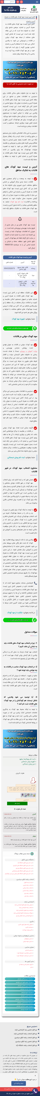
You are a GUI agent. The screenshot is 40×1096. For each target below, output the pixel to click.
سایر (31, 967)
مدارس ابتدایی (28, 950)
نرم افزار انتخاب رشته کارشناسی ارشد (25, 1033)
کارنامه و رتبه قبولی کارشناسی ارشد (24, 910)
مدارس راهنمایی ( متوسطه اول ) (24, 953)
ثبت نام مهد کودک (16, 201)
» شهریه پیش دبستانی (28, 761)
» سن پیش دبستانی (29, 764)
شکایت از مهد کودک (14, 612)
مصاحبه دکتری (29, 927)
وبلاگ (28, 1089)
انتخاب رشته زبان (28, 893)
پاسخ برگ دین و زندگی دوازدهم (25, 979)
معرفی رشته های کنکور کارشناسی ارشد (23, 905)
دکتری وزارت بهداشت (27, 930)
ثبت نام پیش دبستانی (16, 457)
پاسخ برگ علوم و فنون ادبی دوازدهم (24, 982)
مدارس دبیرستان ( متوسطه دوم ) (24, 956)
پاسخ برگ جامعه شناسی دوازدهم (25, 1003)
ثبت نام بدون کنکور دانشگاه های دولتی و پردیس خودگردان (18, 874)
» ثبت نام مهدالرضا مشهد (27, 759)
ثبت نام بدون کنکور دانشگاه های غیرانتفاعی (22, 871)
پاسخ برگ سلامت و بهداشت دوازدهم (24, 999)
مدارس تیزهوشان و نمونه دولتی (24, 936)
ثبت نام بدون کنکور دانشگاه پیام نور (24, 868)
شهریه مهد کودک (18, 319)
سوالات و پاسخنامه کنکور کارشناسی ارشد (22, 913)
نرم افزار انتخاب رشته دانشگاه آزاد (26, 1045)
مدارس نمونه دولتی (27, 941)
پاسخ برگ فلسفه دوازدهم (27, 1010)
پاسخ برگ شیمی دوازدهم (27, 996)
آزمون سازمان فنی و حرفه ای (25, 964)
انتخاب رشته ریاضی (27, 888)
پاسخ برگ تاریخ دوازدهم (27, 993)
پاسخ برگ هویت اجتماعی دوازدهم (25, 1006)
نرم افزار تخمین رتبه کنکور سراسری (26, 1041)
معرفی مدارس (29, 947)
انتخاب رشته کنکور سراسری (25, 879)
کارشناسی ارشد (29, 902)
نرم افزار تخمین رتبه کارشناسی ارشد (26, 1030)
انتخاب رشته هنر (28, 896)
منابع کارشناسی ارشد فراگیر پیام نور (24, 916)
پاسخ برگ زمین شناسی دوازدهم (25, 986)
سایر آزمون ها (29, 961)
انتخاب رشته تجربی (27, 885)
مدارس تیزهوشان (28, 939)
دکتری (32, 921)
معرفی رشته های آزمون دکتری (25, 925)
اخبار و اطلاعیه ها (21, 1089)
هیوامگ (13, 1089)
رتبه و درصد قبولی (28, 882)
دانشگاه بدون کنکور (28, 860)
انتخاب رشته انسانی (27, 891)
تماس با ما (7, 1089)
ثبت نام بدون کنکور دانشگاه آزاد (25, 863)
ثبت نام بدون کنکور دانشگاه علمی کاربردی (22, 866)
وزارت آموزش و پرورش (28, 351)
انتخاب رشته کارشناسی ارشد (25, 908)
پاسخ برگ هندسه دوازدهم (26, 989)
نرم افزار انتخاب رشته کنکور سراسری (26, 1037)
